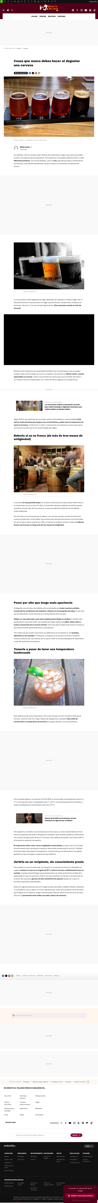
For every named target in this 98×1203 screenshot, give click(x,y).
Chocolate (39, 1115)
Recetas (52, 16)
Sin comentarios (22, 73)
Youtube (85, 10)
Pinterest (72, 10)
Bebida (41, 975)
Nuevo (7, 10)
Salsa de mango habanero (41, 1081)
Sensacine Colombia (34, 1189)
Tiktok (94, 10)
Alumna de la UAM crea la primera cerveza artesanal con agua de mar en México (60, 819)
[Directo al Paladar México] (49, 8)
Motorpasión (61, 1156)
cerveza (49, 975)
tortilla (19, 48)
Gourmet (7, 1096)
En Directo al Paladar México (53, 402)
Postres (61, 16)
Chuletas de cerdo (57, 1081)
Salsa (22, 1115)
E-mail (39, 73)
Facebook (77, 10)
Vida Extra (21, 1159)
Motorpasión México (61, 1184)
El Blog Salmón (88, 1156)
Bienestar (38, 1108)
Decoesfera (73, 1159)
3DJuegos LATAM (21, 1184)
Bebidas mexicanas (29, 975)
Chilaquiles (26, 1081)
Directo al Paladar (47, 1157)
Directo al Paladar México (49, 1184)
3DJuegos (21, 1156)
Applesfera (7, 1162)
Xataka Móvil (8, 1159)
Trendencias (74, 1156)
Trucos (42, 16)
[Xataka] (1, 1)
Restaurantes (40, 1096)
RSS (78, 1122)
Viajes (34, 16)
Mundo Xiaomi (9, 1170)
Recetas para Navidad (9, 1110)
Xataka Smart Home (8, 1166)
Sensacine (34, 1156)
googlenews (90, 10)
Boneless (69, 1081)
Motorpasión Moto (61, 1160)
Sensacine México (34, 1184)
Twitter (33, 73)
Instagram (81, 10)
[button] (26, 147)
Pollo (6, 1115)
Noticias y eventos (23, 1097)
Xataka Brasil (8, 1186)
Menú (3, 10)
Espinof (33, 1159)
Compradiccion (75, 1162)
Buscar (12, 10)
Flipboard (36, 73)
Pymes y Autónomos (86, 1160)
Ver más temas (10, 1122)
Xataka (6, 1156)
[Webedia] (10, 1145)
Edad (57, 975)
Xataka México (9, 1183)
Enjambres (24, 1108)
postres (25, 48)
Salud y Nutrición (7, 1103)
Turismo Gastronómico (25, 1103)
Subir (87, 1146)
